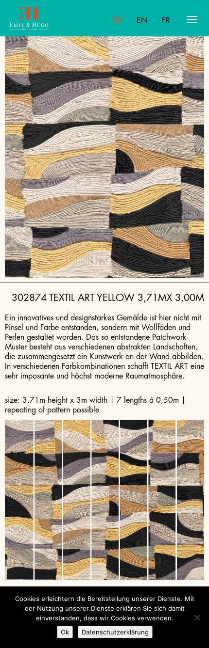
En (142, 20)
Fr (166, 20)
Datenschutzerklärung (115, 632)
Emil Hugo (47, 19)
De (117, 20)
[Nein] (197, 617)
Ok (65, 632)
